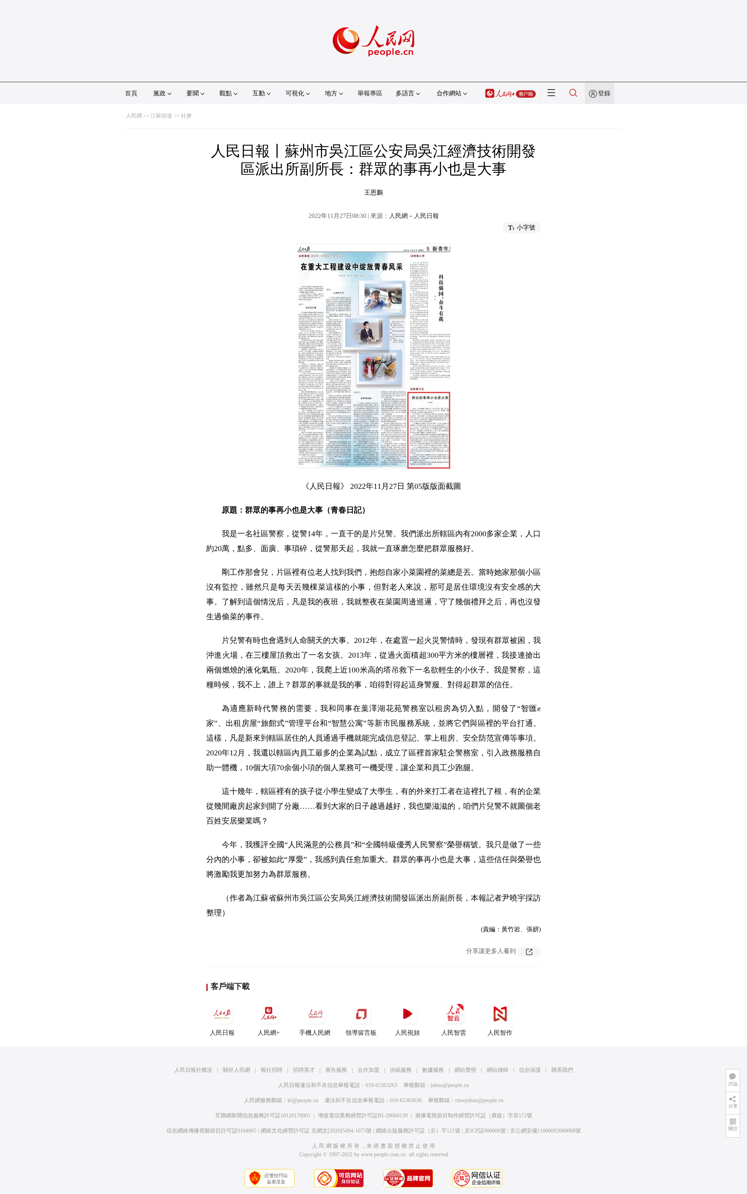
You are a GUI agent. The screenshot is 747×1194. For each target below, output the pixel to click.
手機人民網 (314, 1032)
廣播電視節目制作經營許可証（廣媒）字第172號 (473, 1115)
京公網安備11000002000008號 (545, 1131)
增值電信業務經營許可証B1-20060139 (363, 1115)
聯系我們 (562, 1070)
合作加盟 (368, 1070)
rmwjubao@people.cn (479, 1100)
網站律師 (498, 1070)
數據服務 (433, 1070)
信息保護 (530, 1070)
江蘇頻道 (161, 116)
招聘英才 (304, 1070)
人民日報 (222, 1032)
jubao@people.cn (450, 1085)
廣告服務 (336, 1070)
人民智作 (499, 1032)
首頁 (131, 93)
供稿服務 (401, 1070)
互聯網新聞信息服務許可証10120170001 (262, 1115)
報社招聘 (271, 1070)
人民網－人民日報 (414, 215)
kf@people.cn (303, 1100)
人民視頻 (407, 1032)
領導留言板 (361, 1032)
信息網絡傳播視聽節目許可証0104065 (211, 1131)
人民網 (134, 116)
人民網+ (269, 1032)
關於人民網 (236, 1070)
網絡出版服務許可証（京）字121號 (418, 1131)
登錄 (604, 93)
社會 (186, 116)
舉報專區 (370, 93)
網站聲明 (465, 1070)
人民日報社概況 (193, 1070)
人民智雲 (453, 1032)
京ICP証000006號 (485, 1131)
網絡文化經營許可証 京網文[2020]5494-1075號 (316, 1131)
